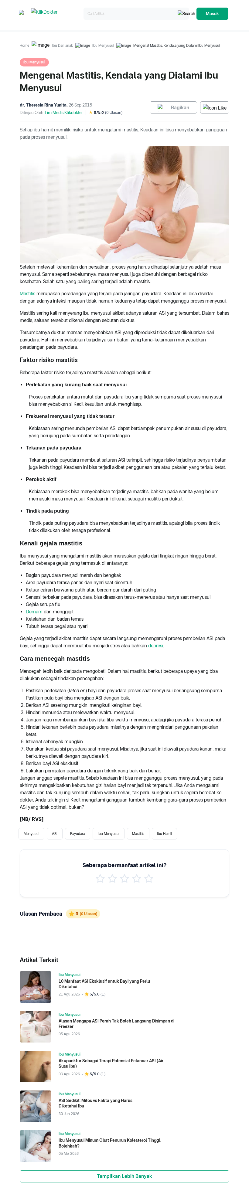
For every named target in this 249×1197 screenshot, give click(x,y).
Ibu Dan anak (62, 45)
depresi (155, 646)
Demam (34, 612)
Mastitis (27, 294)
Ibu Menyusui (103, 45)
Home (24, 45)
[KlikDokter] (56, 13)
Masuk (212, 13)
